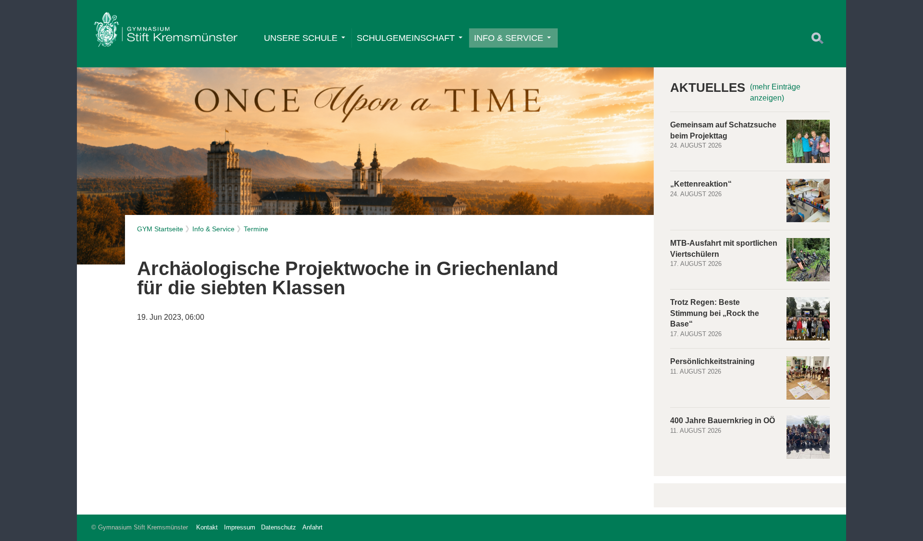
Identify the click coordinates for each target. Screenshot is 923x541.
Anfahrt (312, 527)
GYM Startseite (160, 229)
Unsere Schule (300, 38)
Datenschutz (278, 527)
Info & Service (508, 38)
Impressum (239, 527)
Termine (256, 229)
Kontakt (207, 527)
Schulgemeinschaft (406, 38)
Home (165, 32)
